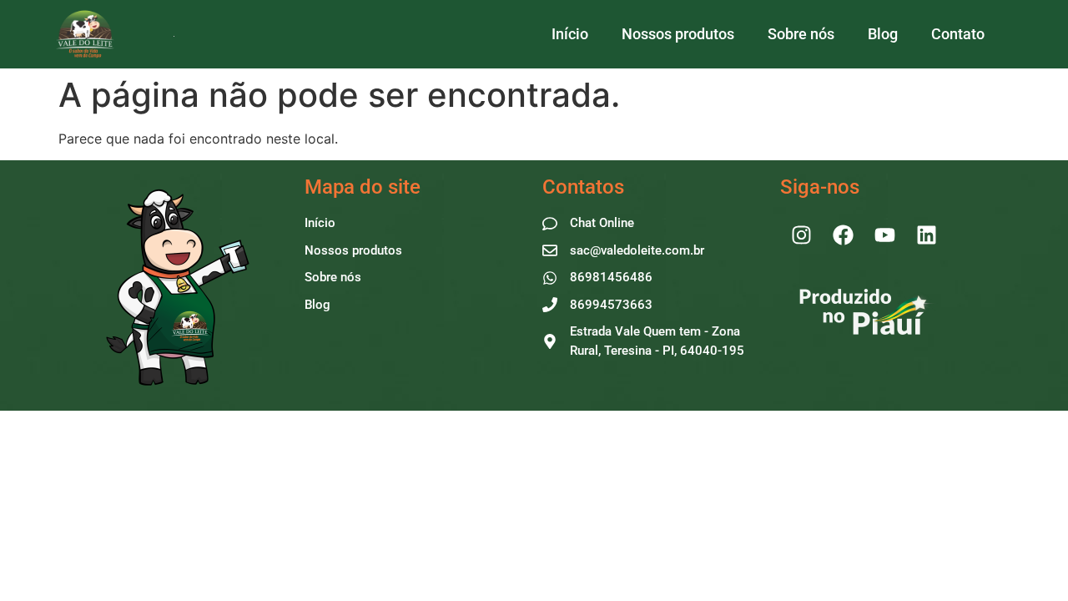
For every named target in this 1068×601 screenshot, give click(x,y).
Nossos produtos (678, 34)
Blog (883, 34)
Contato (958, 34)
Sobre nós (801, 34)
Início (570, 34)
